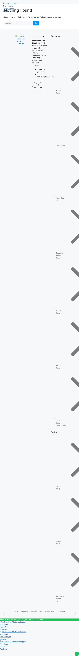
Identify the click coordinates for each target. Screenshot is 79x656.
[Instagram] (18, 58)
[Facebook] (23, 47)
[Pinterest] (23, 53)
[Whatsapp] (18, 47)
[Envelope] (40, 85)
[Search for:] (18, 23)
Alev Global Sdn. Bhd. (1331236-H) (51, 611)
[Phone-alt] (34, 85)
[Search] (36, 23)
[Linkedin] (18, 53)
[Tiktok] (20, 64)
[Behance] (23, 58)
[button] (71, 7)
